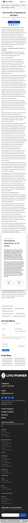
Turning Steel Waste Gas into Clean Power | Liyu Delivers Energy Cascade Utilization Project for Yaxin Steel (7, 358)
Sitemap (3, 402)
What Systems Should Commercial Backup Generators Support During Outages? (7, 365)
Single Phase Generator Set (19, 316)
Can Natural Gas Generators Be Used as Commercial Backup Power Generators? (7, 360)
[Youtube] (12, 397)
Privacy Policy (9, 402)
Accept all (19, 282)
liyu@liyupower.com (7, 393)
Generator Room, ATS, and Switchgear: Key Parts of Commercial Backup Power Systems (20, 363)
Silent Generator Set (6, 316)
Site (14, 19)
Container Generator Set (7, 306)
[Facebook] (2, 397)
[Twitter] (9, 397)
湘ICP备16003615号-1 (6, 404)
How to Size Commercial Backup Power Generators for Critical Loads (20, 365)
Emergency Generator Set (7, 311)
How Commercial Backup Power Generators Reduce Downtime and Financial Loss (20, 361)
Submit (5, 350)
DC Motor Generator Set (7, 308)
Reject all (9, 282)
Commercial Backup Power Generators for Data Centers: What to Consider (7, 363)
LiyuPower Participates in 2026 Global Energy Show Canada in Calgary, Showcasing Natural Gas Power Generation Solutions (20, 358)
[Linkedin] (6, 397)
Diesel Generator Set (19, 308)
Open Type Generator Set (7, 313)
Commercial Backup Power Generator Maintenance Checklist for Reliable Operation (7, 361)
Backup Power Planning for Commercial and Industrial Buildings (20, 360)
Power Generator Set (20, 313)
